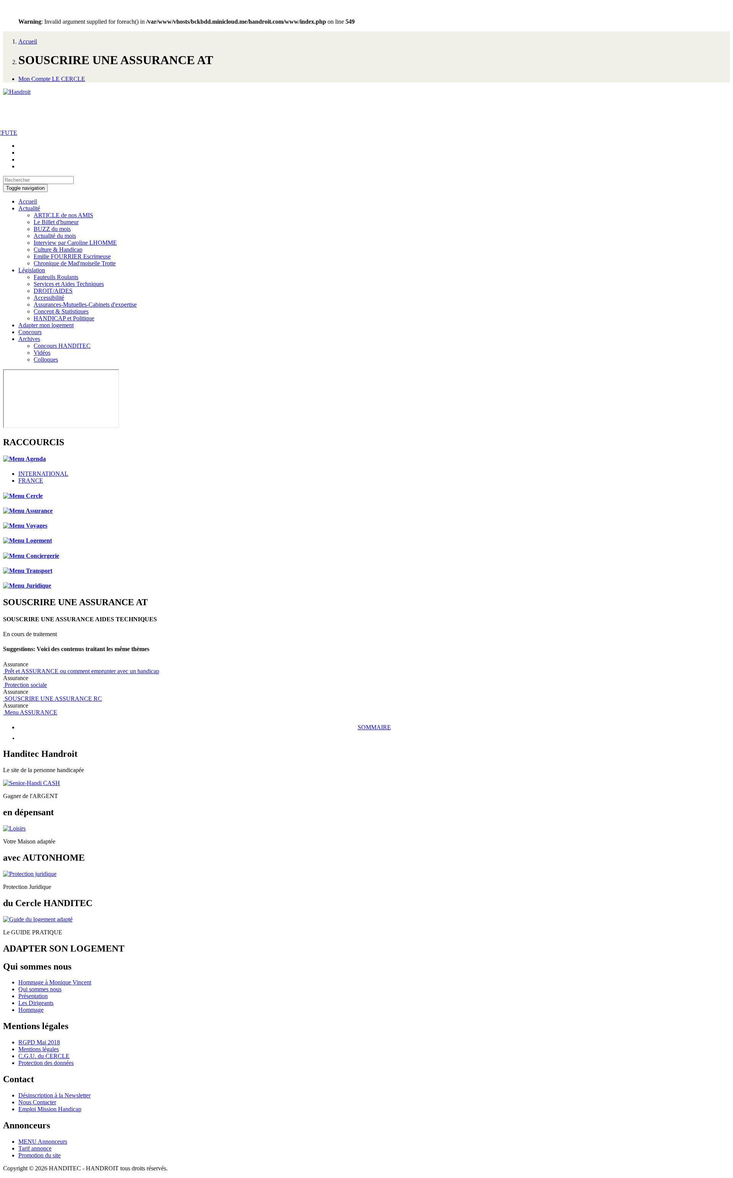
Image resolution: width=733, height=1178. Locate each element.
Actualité (29, 208)
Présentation (33, 996)
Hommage (31, 1010)
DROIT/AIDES (53, 291)
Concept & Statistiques (61, 311)
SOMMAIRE (374, 727)
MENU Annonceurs (42, 1141)
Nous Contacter (37, 1102)
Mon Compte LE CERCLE (51, 79)
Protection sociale (25, 685)
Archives (29, 339)
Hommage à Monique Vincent (54, 982)
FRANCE (30, 480)
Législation (31, 270)
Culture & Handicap (58, 249)
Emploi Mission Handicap (49, 1109)
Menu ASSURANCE (30, 712)
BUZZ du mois (52, 229)
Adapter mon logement (46, 325)
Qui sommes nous (39, 989)
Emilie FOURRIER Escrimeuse (72, 256)
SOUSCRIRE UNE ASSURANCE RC (52, 698)
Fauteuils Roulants (56, 277)
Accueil (27, 41)
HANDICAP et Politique (64, 318)
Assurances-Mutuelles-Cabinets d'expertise (85, 304)
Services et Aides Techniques (69, 284)
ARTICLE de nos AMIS (63, 215)
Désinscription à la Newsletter (54, 1095)
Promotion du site (39, 1155)
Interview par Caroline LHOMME (75, 242)
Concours (30, 332)
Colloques (46, 359)
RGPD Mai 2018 (39, 1042)
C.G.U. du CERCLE (43, 1056)
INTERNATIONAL (43, 473)
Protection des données (46, 1063)
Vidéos (42, 352)
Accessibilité (49, 297)
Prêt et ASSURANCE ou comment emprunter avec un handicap (81, 671)
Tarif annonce (35, 1148)
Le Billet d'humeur (56, 222)
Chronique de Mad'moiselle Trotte (75, 263)
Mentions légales (38, 1049)
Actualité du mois (55, 236)
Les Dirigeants (35, 1003)
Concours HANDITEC (62, 346)
